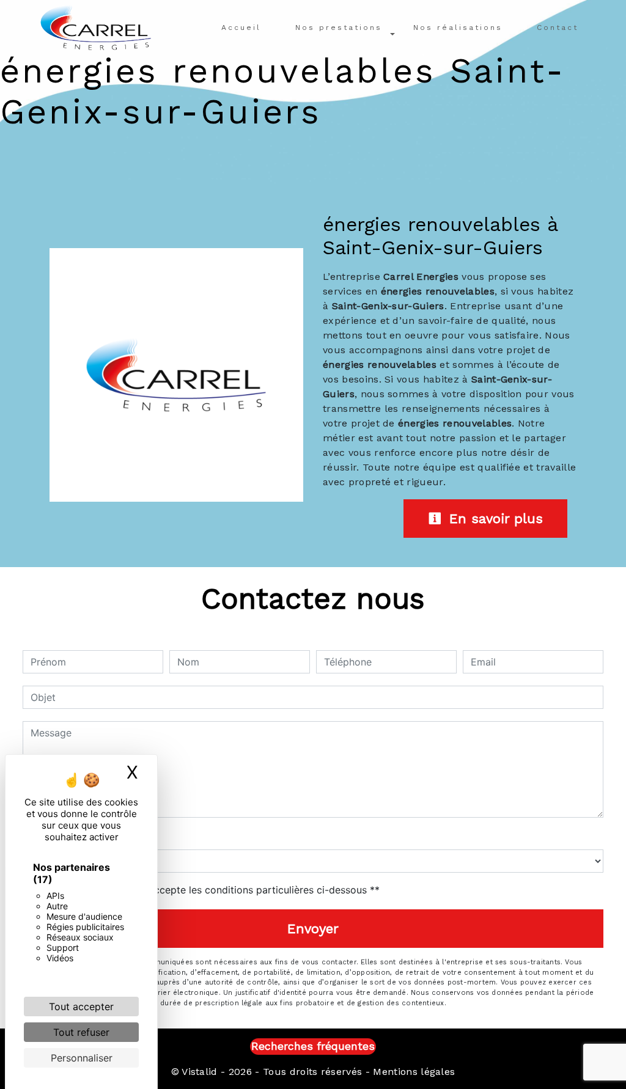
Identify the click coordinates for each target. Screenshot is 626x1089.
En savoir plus (493, 518)
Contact (557, 27)
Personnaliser (81, 1058)
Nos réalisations (458, 27)
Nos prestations (338, 27)
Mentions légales (412, 1071)
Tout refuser (81, 1032)
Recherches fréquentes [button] (313, 1046)
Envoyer (313, 928)
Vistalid (200, 1071)
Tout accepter (81, 1006)
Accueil (241, 27)
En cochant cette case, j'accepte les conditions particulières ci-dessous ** (207, 890)
